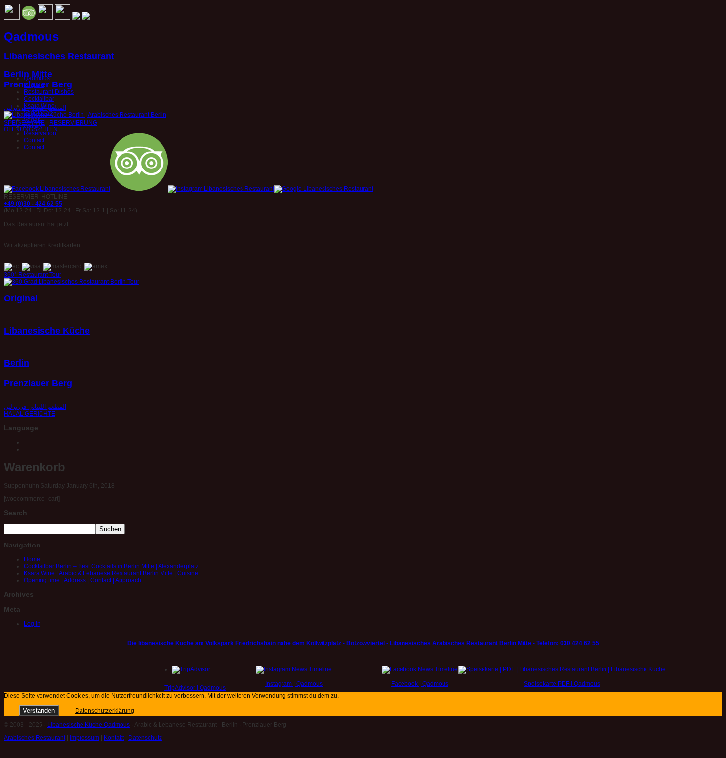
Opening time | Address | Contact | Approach (82, 580)
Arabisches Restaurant (34, 737)
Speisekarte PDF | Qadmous (562, 683)
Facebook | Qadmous (419, 683)
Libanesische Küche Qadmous (88, 724)
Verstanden (39, 710)
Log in (32, 623)
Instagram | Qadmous (294, 683)
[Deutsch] (28, 442)
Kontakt (114, 737)
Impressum (84, 737)
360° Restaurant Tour (32, 274)
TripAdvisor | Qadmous (195, 687)
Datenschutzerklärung (104, 710)
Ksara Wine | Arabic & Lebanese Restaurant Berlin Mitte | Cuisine (111, 573)
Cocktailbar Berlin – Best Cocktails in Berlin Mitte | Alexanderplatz (111, 566)
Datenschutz (145, 737)
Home (32, 559)
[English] (28, 449)
